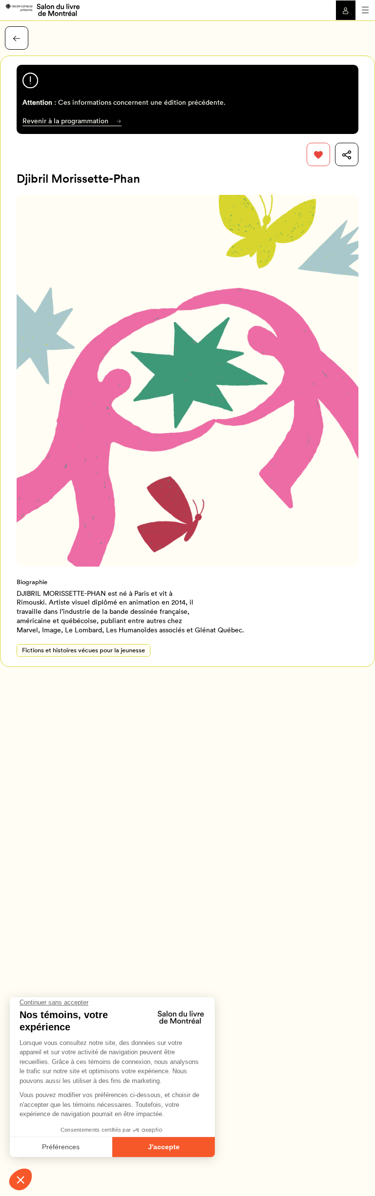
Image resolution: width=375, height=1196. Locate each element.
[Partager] (346, 154)
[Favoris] (318, 154)
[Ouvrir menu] (365, 10)
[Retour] (16, 38)
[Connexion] (345, 10)
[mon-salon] (42, 9)
